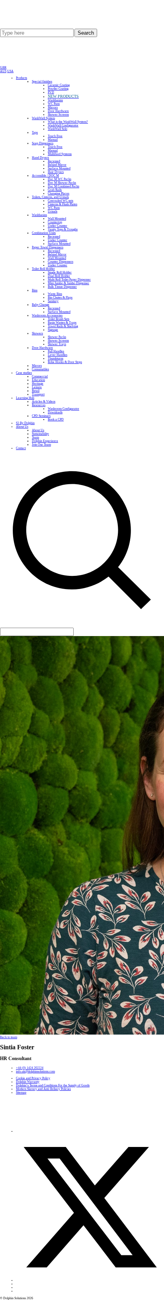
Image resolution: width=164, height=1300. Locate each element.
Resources (38, 405)
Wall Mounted (57, 218)
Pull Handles (56, 351)
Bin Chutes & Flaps (60, 297)
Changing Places (58, 193)
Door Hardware (58, 111)
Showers (37, 333)
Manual (53, 139)
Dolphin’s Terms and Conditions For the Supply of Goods (53, 1085)
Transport (38, 394)
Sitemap (21, 1092)
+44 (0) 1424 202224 (29, 1068)
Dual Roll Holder (59, 276)
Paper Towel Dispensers (47, 247)
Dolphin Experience (45, 441)
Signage (53, 330)
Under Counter (57, 226)
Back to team (8, 1037)
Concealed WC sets (60, 200)
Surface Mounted (59, 168)
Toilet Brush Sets (58, 319)
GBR (3, 67)
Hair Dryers (56, 172)
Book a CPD (56, 419)
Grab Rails (55, 190)
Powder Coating (58, 88)
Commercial (40, 376)
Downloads (55, 412)
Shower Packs (57, 337)
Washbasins (55, 100)
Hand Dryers (40, 157)
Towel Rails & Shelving (63, 326)
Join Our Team (41, 444)
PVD (51, 92)
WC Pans (54, 104)
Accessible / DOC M (45, 175)
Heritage (37, 383)
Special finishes (42, 81)
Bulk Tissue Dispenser (62, 287)
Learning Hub (25, 398)
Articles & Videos (43, 401)
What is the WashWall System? (68, 122)
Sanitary (53, 301)
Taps (35, 132)
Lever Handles (57, 355)
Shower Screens (58, 114)
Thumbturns (55, 358)
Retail (35, 391)
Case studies (24, 373)
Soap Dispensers (42, 143)
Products (21, 78)
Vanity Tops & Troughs (63, 229)
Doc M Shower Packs (62, 183)
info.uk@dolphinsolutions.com (35, 1071)
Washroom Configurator (63, 408)
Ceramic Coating (59, 85)
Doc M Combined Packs (63, 186)
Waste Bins (55, 294)
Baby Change (40, 304)
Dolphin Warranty (27, 1082)
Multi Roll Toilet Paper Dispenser (69, 279)
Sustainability (40, 434)
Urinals (52, 211)
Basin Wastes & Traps (62, 322)
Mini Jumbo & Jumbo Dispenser (68, 283)
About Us (22, 426)
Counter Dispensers (60, 261)
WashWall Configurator (63, 125)
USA (10, 71)
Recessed (54, 161)
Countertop (55, 222)
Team (35, 437)
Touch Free (55, 136)
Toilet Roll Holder (43, 269)
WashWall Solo (57, 129)
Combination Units (44, 233)
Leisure (37, 387)
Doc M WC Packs (59, 179)
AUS (3, 71)
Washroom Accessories (47, 315)
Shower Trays (57, 344)
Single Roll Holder (60, 272)
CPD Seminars (41, 416)
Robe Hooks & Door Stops (65, 362)
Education (38, 380)
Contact (21, 448)
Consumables (40, 369)
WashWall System (43, 118)
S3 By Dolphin (25, 423)
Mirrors (53, 107)
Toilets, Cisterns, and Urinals (50, 197)
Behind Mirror (57, 165)
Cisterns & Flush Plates (62, 204)
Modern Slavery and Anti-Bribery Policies (43, 1089)
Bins (34, 290)
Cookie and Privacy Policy (33, 1078)
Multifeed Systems (60, 154)
